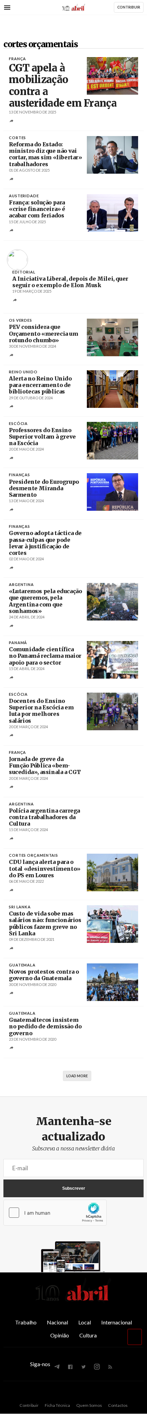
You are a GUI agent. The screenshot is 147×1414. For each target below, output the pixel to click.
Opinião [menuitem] (59, 1335)
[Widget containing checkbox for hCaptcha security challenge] (55, 1213)
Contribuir (29, 1405)
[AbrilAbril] (73, 1301)
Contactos (118, 1405)
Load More (77, 1076)
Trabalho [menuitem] (26, 1322)
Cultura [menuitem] (88, 1335)
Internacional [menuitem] (116, 1322)
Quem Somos (89, 1405)
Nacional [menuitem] (57, 1322)
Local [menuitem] (84, 1322)
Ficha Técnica (57, 1405)
